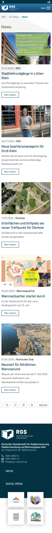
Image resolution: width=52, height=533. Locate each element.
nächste (43, 404)
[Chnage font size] (49, 2)
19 (32, 404)
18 (23, 404)
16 (7, 404)
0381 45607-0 (12, 455)
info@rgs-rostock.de (16, 461)
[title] (16, 499)
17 (15, 404)
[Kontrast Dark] (2, 2)
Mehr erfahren (10, 95)
